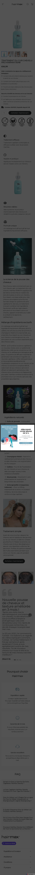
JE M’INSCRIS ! (26, 443)
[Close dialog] (1, 425)
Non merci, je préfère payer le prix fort (26, 444)
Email (20, 439)
